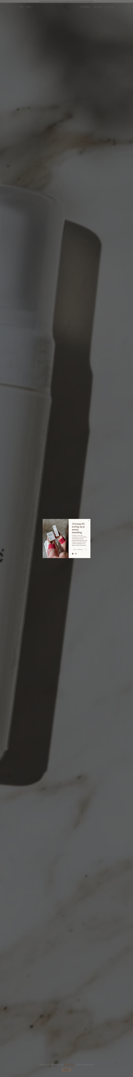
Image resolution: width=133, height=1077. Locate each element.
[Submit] (85, 549)
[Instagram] (75, 553)
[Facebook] (72, 553)
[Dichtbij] (89, 521)
